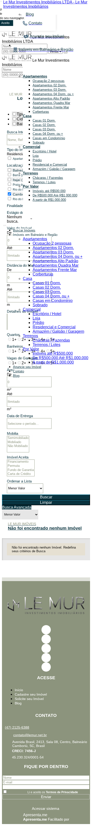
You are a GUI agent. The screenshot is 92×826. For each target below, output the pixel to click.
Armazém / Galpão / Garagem (54, 169)
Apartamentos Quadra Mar (51, 103)
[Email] (46, 648)
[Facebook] (46, 629)
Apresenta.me (35, 815)
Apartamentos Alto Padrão (51, 98)
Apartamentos (35, 76)
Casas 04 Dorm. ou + (48, 134)
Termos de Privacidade (62, 792)
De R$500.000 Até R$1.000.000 (55, 195)
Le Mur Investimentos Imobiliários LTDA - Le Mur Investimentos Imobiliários (45, 4)
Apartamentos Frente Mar (51, 107)
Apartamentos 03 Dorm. (49, 90)
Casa (27, 116)
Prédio (37, 160)
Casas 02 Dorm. (44, 125)
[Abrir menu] (4, 224)
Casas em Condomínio (49, 138)
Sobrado (38, 142)
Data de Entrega (20, 416)
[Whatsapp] (46, 667)
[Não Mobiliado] (18, 446)
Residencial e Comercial (50, 164)
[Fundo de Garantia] (20, 470)
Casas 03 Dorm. (44, 129)
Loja (36, 156)
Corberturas (41, 112)
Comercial (31, 147)
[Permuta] (20, 466)
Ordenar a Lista (19, 481)
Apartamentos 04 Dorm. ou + (53, 94)
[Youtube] (46, 639)
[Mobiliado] (18, 442)
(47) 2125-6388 (17, 727)
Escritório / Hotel (44, 151)
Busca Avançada (16, 507)
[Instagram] (46, 657)
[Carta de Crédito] (20, 474)
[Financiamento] (20, 462)
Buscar (46, 497)
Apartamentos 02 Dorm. (49, 85)
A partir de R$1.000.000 (49, 200)
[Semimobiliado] (18, 438)
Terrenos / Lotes (44, 182)
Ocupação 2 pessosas (49, 81)
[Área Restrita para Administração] (46, 808)
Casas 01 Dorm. (44, 120)
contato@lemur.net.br (30, 735)
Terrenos (30, 173)
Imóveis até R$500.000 (49, 191)
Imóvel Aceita (17, 457)
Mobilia (12, 433)
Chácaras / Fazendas (48, 178)
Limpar (46, 502)
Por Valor (31, 186)
